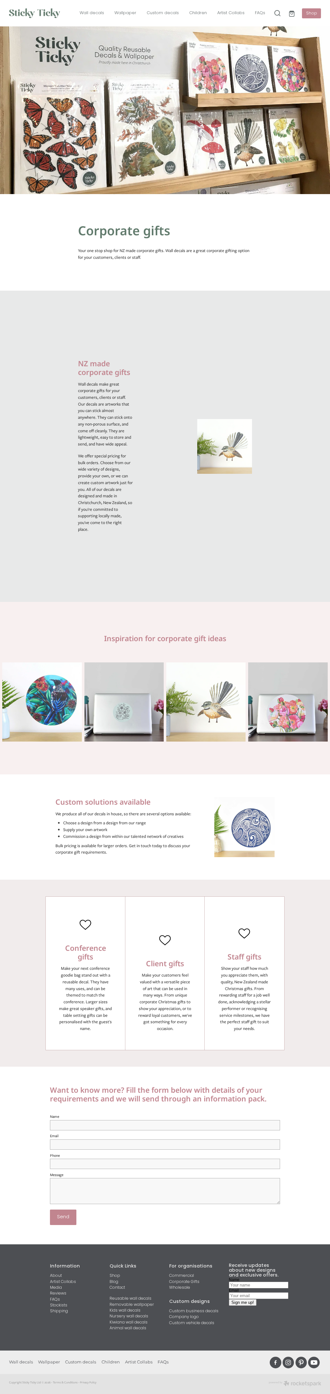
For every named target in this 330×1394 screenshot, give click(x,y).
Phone (55, 1155)
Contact (117, 1288)
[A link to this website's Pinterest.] (301, 1362)
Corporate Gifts (184, 1282)
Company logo (184, 1317)
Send (63, 1217)
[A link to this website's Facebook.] (275, 1362)
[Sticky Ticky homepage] (40, 13)
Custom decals (163, 13)
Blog (114, 1282)
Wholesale (179, 1288)
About (56, 1276)
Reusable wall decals (130, 1299)
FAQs (260, 13)
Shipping (59, 1311)
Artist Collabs (231, 13)
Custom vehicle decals (191, 1323)
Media (56, 1288)
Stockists (58, 1305)
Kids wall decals (125, 1310)
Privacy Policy (88, 1382)
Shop (311, 13)
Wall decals (92, 13)
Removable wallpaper (132, 1305)
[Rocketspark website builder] (295, 1384)
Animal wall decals (128, 1328)
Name (54, 1116)
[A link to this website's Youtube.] (314, 1362)
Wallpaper (125, 13)
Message (56, 1175)
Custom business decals (193, 1311)
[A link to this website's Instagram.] (288, 1362)
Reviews (58, 1293)
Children (198, 13)
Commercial (181, 1276)
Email (54, 1136)
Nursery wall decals (129, 1316)
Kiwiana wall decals (129, 1322)
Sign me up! (242, 1302)
